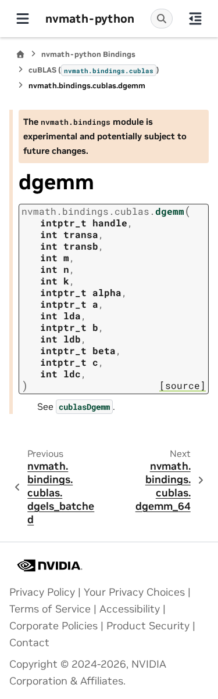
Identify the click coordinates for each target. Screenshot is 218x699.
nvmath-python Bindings (88, 54)
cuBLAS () (93, 70)
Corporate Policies (53, 625)
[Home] (20, 54)
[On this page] (195, 18)
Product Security (148, 625)
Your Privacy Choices (134, 592)
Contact (29, 642)
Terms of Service (50, 609)
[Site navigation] (22, 18)
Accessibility (129, 609)
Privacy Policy (42, 592)
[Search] (162, 18)
